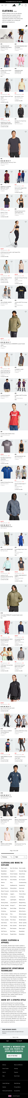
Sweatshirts (22, 885)
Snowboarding (22, 882)
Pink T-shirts (13, 922)
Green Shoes (13, 876)
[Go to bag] (25, 5)
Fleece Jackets (5, 919)
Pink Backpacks (13, 914)
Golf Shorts (4, 931)
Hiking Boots (13, 888)
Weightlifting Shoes (22, 903)
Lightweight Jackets (13, 900)
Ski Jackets (22, 876)
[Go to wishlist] (5, 5)
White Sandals (22, 914)
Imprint (4, 1072)
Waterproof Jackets (22, 900)
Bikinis (3, 882)
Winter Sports (22, 925)
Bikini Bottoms (5, 876)
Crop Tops (3, 917)
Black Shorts (4, 888)
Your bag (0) (19, 1040)
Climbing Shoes (3, 911)
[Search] (22, 5)
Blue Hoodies (4, 894)
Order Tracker (5, 1068)
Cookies (4, 1087)
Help (3, 1076)
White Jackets (22, 905)
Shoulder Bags (22, 871)
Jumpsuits (12, 897)
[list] (11, 26)
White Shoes (22, 908)
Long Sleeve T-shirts (14, 903)
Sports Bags (13, 908)
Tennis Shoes (22, 894)
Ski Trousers (22, 879)
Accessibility (17, 1090)
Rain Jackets (13, 925)
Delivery (4, 1064)
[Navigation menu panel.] (2, 5)
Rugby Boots (13, 934)
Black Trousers (5, 891)
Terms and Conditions (7, 1090)
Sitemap (16, 1068)
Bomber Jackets (3, 900)
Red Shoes (12, 931)
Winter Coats (4, 914)
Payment (16, 1072)
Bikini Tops (4, 879)
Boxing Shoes (4, 902)
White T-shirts (22, 917)
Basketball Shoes (4, 871)
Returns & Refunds (18, 1064)
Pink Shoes (13, 919)
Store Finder (17, 1076)
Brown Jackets (5, 905)
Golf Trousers (4, 934)
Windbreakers (22, 919)
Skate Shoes (22, 874)
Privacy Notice (17, 1087)
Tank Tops (21, 891)
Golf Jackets (4, 925)
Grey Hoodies (13, 879)
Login (7, 1040)
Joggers (12, 894)
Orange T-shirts (12, 905)
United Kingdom (16, 1095)
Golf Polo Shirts (3, 928)
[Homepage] (14, 6)
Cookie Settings (5, 1083)
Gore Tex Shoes (14, 868)
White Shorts (22, 911)
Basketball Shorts (4, 874)
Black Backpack (3, 885)
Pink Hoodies (13, 917)
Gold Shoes (4, 922)
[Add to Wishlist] (11, 31)
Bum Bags (3, 908)
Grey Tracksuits (12, 882)
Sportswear (13, 911)
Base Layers (4, 868)
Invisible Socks (14, 891)
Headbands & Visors (13, 885)
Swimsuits (21, 888)
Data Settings (17, 1083)
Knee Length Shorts (22, 868)
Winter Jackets (22, 922)
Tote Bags (21, 897)
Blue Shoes (4, 897)
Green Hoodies (13, 874)
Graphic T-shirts (12, 871)
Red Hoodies (13, 928)
